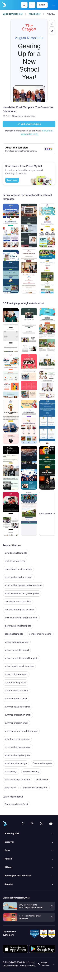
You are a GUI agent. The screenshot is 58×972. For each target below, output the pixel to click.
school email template (40, 634)
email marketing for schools (18, 577)
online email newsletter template (21, 617)
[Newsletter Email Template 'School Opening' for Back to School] (29, 376)
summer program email (16, 723)
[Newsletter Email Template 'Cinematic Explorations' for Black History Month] (11, 422)
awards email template (16, 553)
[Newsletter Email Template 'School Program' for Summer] (47, 271)
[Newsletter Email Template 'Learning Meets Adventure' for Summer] (29, 422)
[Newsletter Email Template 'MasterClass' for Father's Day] (29, 225)
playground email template (18, 625)
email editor (10, 787)
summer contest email (16, 698)
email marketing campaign (18, 747)
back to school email (15, 561)
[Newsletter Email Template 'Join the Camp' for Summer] (47, 225)
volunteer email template (17, 739)
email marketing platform (35, 787)
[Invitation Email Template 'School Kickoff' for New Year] (29, 514)
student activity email (15, 682)
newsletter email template (18, 601)
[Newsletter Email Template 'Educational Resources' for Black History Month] (11, 468)
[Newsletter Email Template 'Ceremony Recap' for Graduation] (11, 514)
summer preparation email (18, 714)
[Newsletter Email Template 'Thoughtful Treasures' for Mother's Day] (47, 376)
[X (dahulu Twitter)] (41, 823)
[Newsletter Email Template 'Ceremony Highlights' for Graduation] (29, 468)
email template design (16, 763)
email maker (42, 779)
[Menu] (53, 4)
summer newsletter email (17, 706)
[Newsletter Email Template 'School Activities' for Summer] (11, 225)
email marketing (31, 771)
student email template (16, 690)
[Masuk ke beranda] (3, 5)
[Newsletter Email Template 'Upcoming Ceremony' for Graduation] (29, 330)
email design (11, 771)
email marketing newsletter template (23, 585)
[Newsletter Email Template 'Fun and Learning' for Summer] (47, 330)
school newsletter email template (21, 658)
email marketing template (17, 755)
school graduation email (17, 642)
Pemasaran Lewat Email (16, 804)
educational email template (18, 569)
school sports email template (19, 666)
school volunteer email (16, 674)
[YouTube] (51, 823)
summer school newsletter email (21, 731)
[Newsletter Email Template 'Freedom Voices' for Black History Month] (47, 468)
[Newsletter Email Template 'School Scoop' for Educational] (47, 422)
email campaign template (17, 779)
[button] (52, 23)
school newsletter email (17, 650)
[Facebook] (22, 823)
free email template (42, 763)
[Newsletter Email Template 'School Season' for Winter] (11, 376)
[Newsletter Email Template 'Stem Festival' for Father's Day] (11, 271)
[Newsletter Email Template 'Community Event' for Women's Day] (29, 271)
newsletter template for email (19, 609)
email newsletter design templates (22, 593)
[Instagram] (32, 823)
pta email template (14, 634)
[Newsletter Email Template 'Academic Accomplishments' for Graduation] (11, 330)
